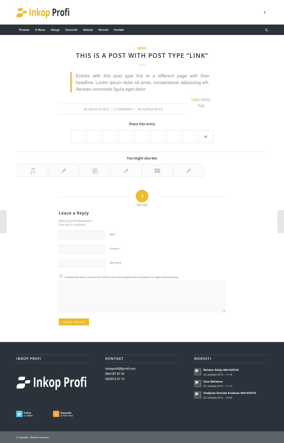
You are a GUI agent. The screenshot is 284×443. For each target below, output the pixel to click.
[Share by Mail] (206, 136)
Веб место (115, 262)
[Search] (265, 30)
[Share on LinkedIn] (142, 134)
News (142, 48)
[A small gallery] (95, 170)
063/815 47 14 (114, 378)
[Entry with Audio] (32, 170)
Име (113, 234)
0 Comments (123, 109)
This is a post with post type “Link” (142, 55)
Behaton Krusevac (39, 437)
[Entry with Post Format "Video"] (157, 170)
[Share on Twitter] (94, 134)
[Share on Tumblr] (158, 134)
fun (201, 106)
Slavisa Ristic (152, 109)
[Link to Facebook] (265, 12)
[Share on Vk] (174, 134)
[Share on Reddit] (190, 134)
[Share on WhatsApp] (110, 134)
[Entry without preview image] (188, 170)
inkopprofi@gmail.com (120, 368)
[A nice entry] (126, 170)
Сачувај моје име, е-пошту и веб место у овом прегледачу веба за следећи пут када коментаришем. (121, 277)
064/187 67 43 (114, 373)
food (205, 99)
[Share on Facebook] (78, 134)
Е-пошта (115, 248)
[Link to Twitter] (258, 12)
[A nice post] (63, 170)
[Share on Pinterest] (126, 134)
